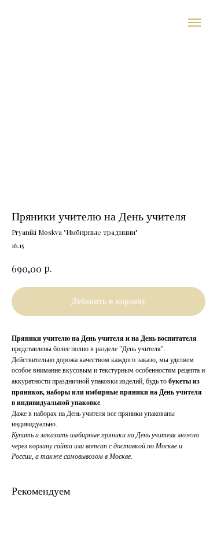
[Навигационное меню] (194, 23)
